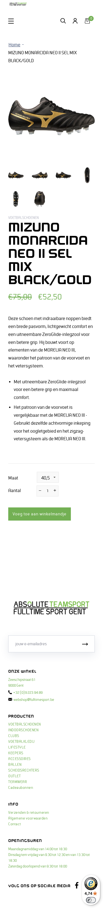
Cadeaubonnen (20, 788)
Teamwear (17, 782)
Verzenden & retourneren (28, 812)
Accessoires (19, 759)
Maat (13, 478)
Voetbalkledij (21, 741)
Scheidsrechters (23, 770)
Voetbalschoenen (24, 724)
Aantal (14, 490)
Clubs (13, 736)
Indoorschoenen (23, 730)
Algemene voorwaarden (28, 818)
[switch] (91, 900)
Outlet (14, 776)
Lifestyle (17, 747)
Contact (14, 824)
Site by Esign (18, 898)
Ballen (14, 765)
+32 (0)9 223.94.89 (28, 692)
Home (14, 45)
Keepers (15, 753)
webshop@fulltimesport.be (33, 700)
